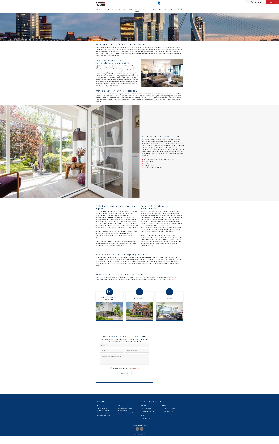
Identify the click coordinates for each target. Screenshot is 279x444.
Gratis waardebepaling (103, 410)
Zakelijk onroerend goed (125, 413)
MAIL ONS (169, 368)
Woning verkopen (102, 406)
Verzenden (124, 373)
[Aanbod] (139, 307)
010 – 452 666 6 (258, 2)
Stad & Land (141, 434)
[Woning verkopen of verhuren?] (109, 307)
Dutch (179, 9)
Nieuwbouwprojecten (103, 413)
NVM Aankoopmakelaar (125, 408)
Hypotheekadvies (123, 410)
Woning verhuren (123, 406)
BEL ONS (170, 354)
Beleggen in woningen (103, 415)
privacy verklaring (133, 368)
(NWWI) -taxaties (102, 408)
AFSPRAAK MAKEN (169, 381)
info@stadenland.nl (148, 411)
